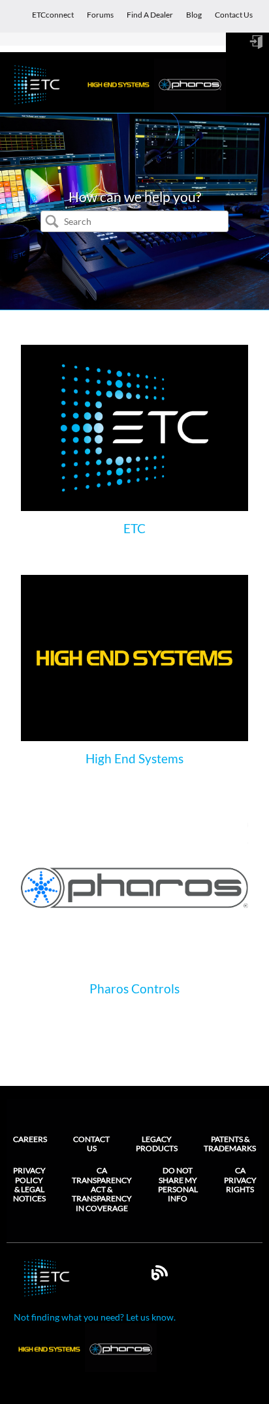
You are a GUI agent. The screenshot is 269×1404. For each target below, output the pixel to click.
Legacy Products (157, 1143)
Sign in (255, 42)
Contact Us (91, 1143)
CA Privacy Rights (240, 1180)
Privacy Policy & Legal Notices (29, 1184)
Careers (30, 1139)
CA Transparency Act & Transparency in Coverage (102, 1189)
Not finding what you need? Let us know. (95, 1317)
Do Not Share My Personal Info (178, 1184)
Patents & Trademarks (230, 1143)
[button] (51, 222)
